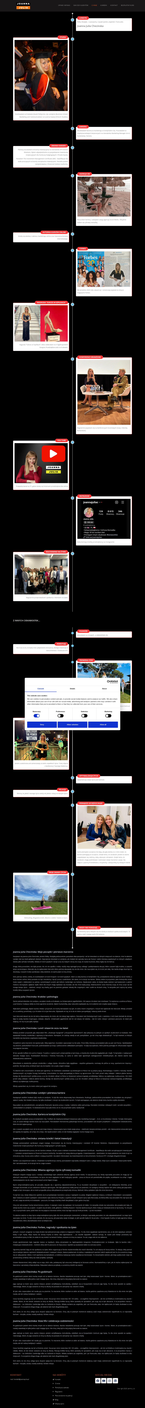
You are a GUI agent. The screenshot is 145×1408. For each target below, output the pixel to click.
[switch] (61, 715)
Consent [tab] (40, 689)
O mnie (94, 5)
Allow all (103, 724)
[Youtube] (103, 1380)
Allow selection (72, 724)
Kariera (103, 5)
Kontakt (114, 5)
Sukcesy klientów (80, 5)
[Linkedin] (115, 1380)
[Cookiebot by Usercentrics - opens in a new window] (108, 681)
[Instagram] (109, 1380)
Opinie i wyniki (64, 5)
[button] (30, 1384)
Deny (42, 724)
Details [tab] (72, 689)
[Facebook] (98, 1380)
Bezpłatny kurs (127, 5)
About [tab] (104, 689)
